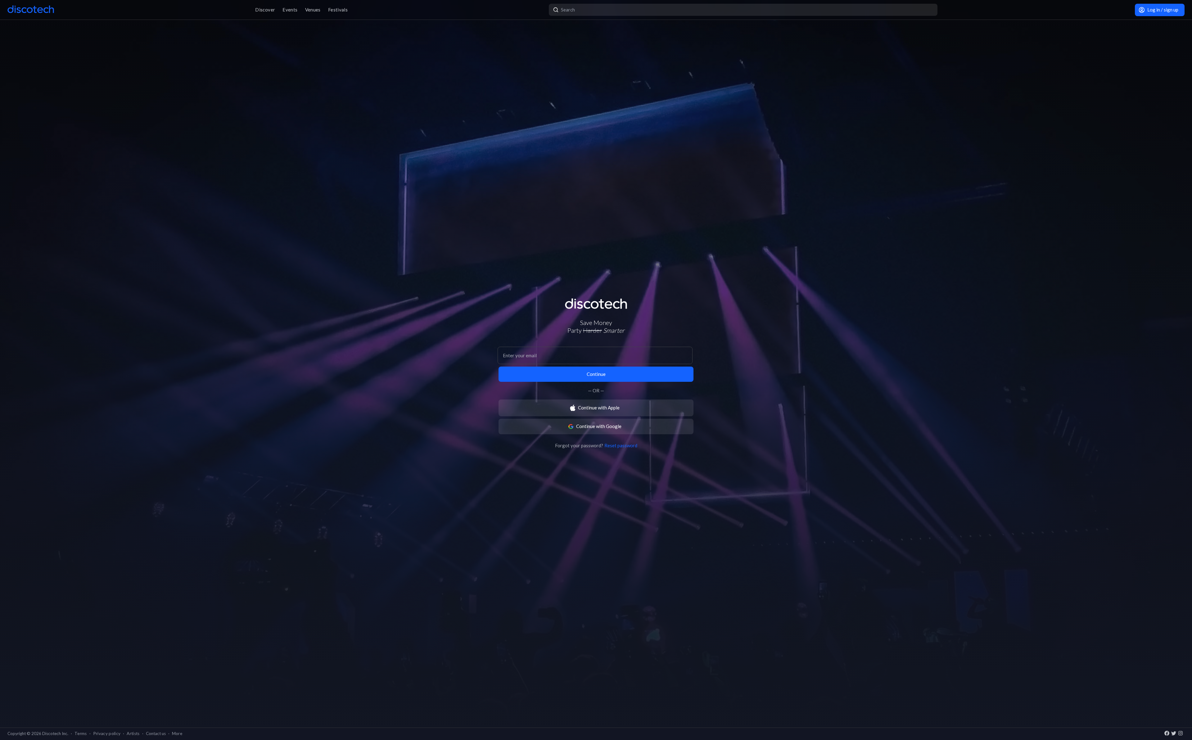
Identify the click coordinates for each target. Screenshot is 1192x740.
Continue (596, 374)
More (177, 733)
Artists (133, 733)
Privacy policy (107, 733)
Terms (80, 733)
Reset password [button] (620, 445)
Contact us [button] (156, 733)
